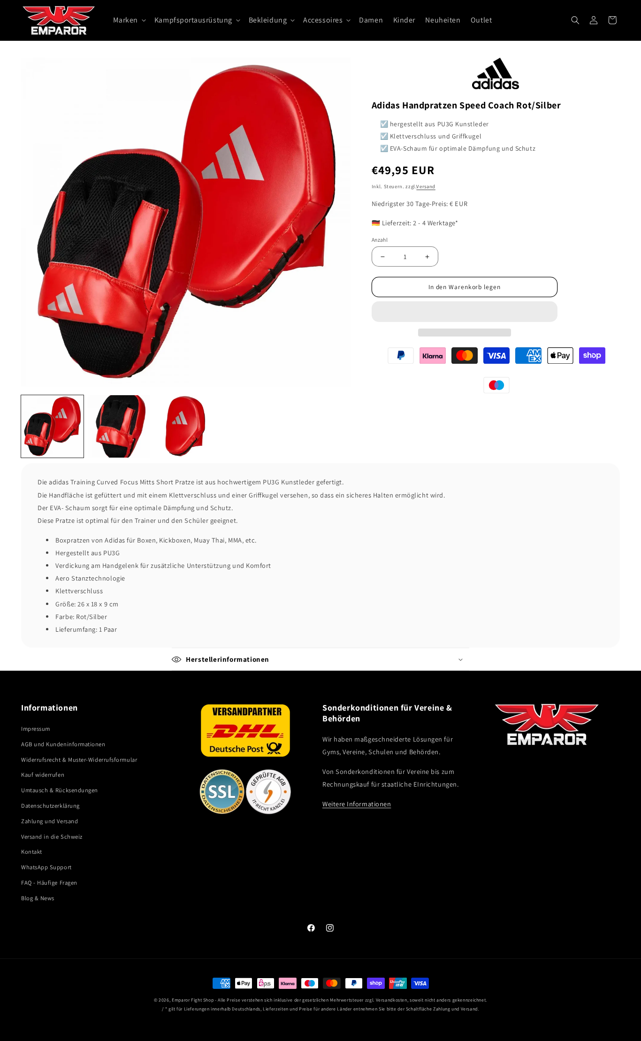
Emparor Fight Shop (193, 1000)
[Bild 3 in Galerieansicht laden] (185, 426)
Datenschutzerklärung (50, 806)
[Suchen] (575, 20)
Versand (425, 186)
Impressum (35, 729)
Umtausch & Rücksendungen (59, 790)
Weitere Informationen (356, 803)
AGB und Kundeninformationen (63, 744)
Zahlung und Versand (49, 821)
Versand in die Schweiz (52, 837)
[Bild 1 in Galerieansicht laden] (52, 426)
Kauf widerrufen (42, 775)
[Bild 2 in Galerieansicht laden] (119, 426)
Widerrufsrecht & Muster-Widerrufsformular (79, 760)
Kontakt (31, 852)
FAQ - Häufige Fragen (49, 883)
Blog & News (37, 898)
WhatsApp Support (46, 867)
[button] (464, 311)
